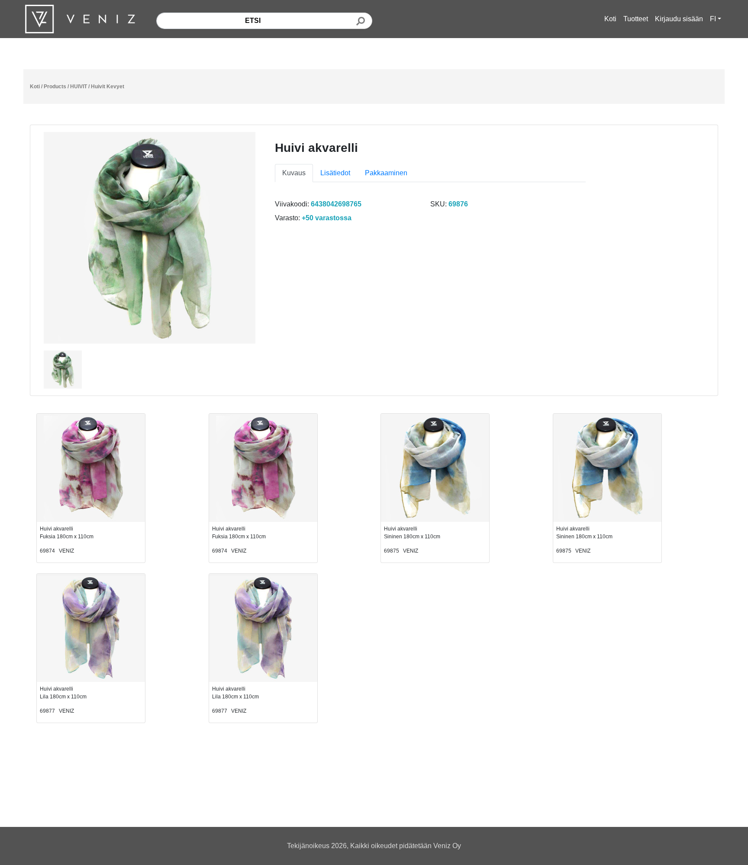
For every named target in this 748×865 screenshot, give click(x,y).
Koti (610, 19)
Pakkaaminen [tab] (386, 173)
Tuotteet (635, 19)
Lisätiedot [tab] (335, 173)
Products (55, 87)
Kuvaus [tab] (294, 173)
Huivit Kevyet (107, 87)
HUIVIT (78, 87)
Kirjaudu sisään (679, 19)
